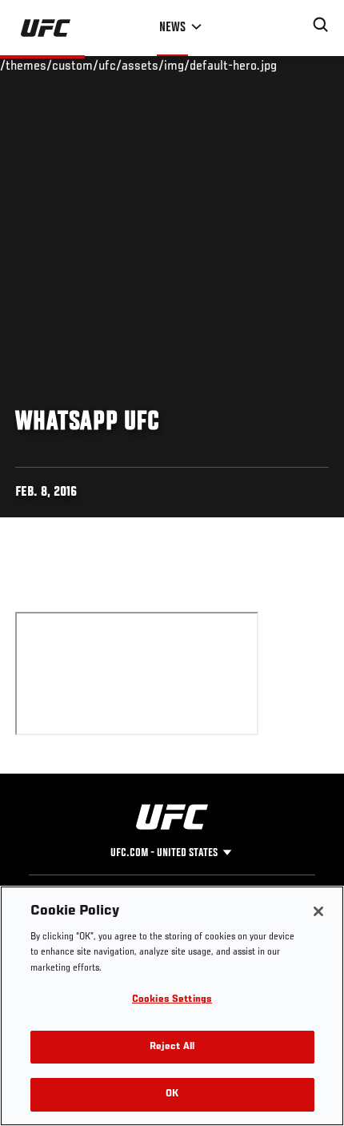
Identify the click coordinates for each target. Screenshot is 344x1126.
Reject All (172, 1047)
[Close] (318, 911)
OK (172, 1094)
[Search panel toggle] (321, 25)
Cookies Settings (172, 1000)
